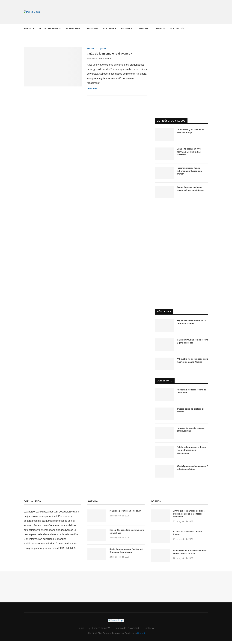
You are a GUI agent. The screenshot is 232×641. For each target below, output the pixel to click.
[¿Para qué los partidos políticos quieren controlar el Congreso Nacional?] (160, 515)
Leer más (92, 88)
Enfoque (90, 48)
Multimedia (109, 28)
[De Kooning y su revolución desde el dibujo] (164, 134)
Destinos (92, 28)
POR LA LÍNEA (32, 501)
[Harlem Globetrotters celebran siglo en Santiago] (96, 535)
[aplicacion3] (181, 44)
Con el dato (165, 381)
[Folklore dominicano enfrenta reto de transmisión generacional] (164, 452)
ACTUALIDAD (73, 28)
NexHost (141, 633)
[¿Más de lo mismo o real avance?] (53, 66)
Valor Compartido (50, 28)
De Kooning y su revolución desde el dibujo (190, 131)
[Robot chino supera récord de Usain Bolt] (164, 394)
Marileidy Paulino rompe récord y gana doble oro (192, 341)
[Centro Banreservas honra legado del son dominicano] (164, 192)
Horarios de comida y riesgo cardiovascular (191, 429)
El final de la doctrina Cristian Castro (187, 533)
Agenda (160, 28)
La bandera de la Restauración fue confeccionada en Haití (189, 552)
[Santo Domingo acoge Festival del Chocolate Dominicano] (96, 554)
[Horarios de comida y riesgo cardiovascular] (164, 433)
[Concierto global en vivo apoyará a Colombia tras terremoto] (164, 153)
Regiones (126, 28)
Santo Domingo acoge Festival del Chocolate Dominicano (126, 550)
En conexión (177, 28)
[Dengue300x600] (181, 207)
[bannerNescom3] (147, 6)
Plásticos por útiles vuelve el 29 (125, 511)
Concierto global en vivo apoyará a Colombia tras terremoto (189, 152)
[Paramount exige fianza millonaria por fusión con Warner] (164, 173)
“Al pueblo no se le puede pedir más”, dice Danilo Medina (192, 360)
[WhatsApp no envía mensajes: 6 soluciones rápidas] (164, 471)
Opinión (143, 28)
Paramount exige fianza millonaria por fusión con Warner (189, 171)
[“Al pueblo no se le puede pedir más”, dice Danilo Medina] (164, 364)
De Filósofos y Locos (171, 121)
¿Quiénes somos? (99, 628)
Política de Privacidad (126, 628)
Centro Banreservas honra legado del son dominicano (190, 188)
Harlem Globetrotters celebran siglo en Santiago (127, 531)
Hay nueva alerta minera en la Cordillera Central (191, 322)
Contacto (149, 628)
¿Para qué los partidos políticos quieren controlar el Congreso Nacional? (189, 514)
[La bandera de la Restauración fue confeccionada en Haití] (160, 555)
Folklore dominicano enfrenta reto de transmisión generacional (191, 450)
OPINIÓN (156, 501)
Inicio (81, 628)
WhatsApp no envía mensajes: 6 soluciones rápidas (192, 467)
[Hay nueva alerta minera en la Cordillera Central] (164, 325)
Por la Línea (105, 58)
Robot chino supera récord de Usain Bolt (191, 391)
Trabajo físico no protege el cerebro (190, 410)
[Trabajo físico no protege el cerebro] (164, 414)
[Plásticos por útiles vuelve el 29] (96, 515)
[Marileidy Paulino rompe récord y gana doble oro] (164, 344)
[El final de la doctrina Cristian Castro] (160, 536)
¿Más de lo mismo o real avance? (109, 53)
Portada (29, 28)
